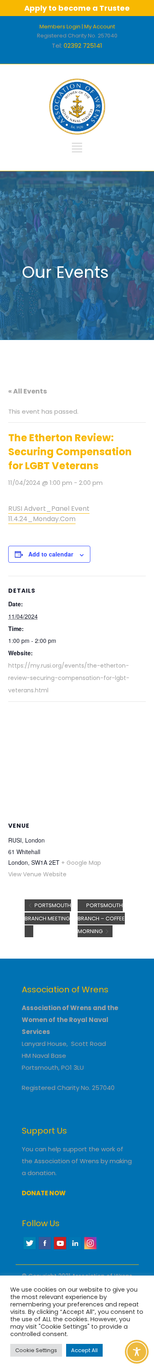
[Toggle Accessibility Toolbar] (137, 1352)
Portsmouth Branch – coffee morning (101, 918)
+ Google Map (81, 863)
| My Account (98, 26)
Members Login (59, 26)
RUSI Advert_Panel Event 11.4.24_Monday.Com (49, 514)
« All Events (27, 391)
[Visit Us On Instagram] (90, 1248)
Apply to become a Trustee (77, 8)
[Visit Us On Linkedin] (75, 1248)
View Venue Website (37, 874)
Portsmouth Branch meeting (48, 911)
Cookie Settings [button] (36, 1350)
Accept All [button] (84, 1350)
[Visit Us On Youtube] (59, 1248)
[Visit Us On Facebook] (44, 1248)
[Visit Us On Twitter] (29, 1248)
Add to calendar (50, 554)
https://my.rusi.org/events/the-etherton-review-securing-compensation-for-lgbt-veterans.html (68, 677)
